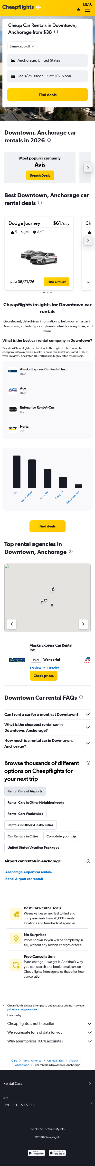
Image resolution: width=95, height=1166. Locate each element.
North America (32, 1060)
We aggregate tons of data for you (35, 1032)
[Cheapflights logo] (18, 7)
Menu (87, 4)
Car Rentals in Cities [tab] (23, 836)
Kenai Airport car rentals (24, 879)
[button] (56, 32)
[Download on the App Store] (57, 1153)
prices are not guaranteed (22, 1009)
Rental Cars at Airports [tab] (25, 791)
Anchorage (22, 1065)
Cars (14, 1060)
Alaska (73, 1060)
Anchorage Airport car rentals (28, 872)
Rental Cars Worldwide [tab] (25, 814)
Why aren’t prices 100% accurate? (35, 1041)
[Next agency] (83, 624)
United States (55, 1060)
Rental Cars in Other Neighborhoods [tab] (36, 802)
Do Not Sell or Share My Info (47, 1129)
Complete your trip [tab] (61, 836)
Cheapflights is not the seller (30, 1023)
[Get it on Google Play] (36, 1153)
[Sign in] (78, 9)
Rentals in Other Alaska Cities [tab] (30, 825)
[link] (40, 175)
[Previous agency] (11, 624)
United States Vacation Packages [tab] (33, 847)
